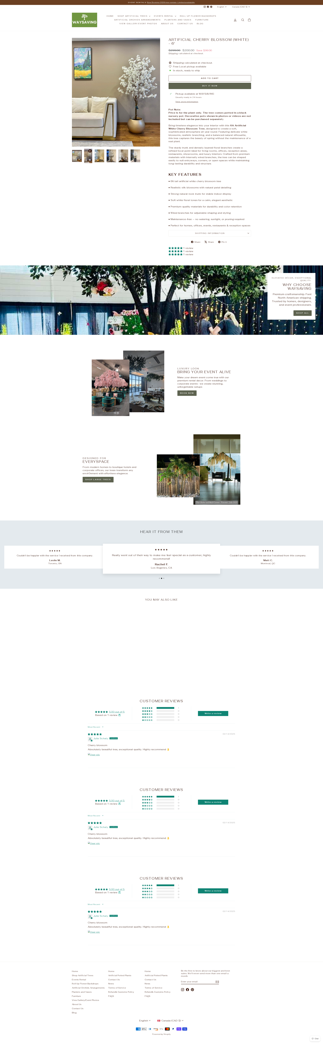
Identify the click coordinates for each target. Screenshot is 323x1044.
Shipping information (210, 233)
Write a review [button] (213, 713)
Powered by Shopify (161, 1034)
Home (110, 16)
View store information (187, 101)
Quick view (93, 668)
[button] (176, 248)
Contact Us (185, 23)
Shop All (302, 313)
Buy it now (210, 86)
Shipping (173, 53)
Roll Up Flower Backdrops (198, 16)
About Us (167, 23)
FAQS (111, 996)
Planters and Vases (178, 20)
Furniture (202, 20)
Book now (187, 393)
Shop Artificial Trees (133, 16)
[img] (95, 734)
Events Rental (164, 16)
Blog (200, 23)
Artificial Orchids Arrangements (137, 20)
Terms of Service (117, 988)
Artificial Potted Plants (119, 975)
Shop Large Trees (98, 479)
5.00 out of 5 (117, 711)
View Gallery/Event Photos (138, 23)
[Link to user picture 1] (94, 759)
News (111, 983)
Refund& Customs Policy (121, 992)
